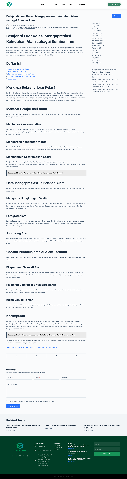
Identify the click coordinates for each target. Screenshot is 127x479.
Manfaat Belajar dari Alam (17, 71)
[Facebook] (16, 355)
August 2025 (96, 48)
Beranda (43, 4)
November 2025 (98, 41)
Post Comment (13, 406)
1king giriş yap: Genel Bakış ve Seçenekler (60, 425)
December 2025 (97, 38)
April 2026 (95, 28)
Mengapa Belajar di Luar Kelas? (19, 69)
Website (65, 378)
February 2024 (97, 63)
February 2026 (97, 33)
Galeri (63, 4)
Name (10, 378)
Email (37, 378)
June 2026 (96, 23)
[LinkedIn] (76, 355)
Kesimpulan (12, 79)
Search (116, 16)
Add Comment (13, 384)
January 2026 (97, 36)
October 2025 (97, 43)
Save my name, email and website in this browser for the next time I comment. (31, 401)
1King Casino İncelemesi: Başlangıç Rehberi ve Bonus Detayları (79, 445)
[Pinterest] (56, 355)
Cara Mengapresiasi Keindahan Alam (21, 74)
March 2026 (96, 31)
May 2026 (95, 26)
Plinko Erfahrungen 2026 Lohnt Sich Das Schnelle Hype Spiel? (79, 458)
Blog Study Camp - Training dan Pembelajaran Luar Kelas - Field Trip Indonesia (31, 27)
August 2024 (96, 55)
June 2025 (96, 53)
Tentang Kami (81, 4)
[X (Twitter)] (36, 355)
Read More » (71, 448)
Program (54, 4)
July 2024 (95, 58)
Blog (71, 4)
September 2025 (98, 45)
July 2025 (95, 50)
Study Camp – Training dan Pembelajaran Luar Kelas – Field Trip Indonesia (32, 347)
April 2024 (95, 60)
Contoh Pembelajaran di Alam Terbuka (21, 76)
